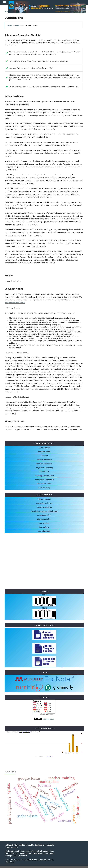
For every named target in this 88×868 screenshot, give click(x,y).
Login (9, 25)
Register (17, 25)
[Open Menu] (4, 2)
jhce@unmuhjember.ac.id (15, 303)
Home (7, 11)
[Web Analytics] (38, 719)
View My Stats (48, 719)
